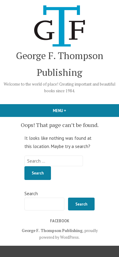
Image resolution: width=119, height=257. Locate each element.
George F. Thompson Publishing (52, 230)
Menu (70, 110)
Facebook (59, 220)
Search (31, 193)
